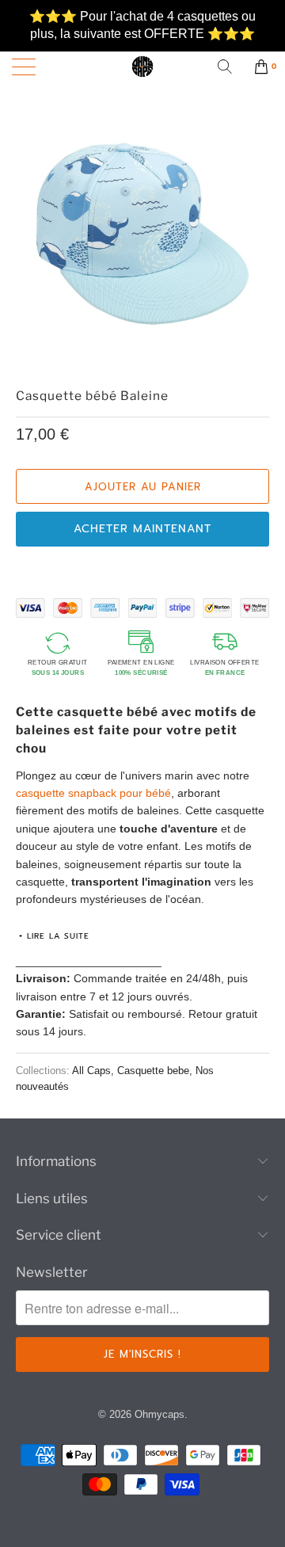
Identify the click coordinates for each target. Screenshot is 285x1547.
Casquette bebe (153, 1070)
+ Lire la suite (54, 936)
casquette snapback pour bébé (93, 793)
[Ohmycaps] (142, 66)
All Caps (91, 1070)
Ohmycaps (159, 1414)
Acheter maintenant (142, 528)
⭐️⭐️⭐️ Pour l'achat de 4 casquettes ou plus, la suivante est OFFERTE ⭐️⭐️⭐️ (142, 17)
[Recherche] (230, 66)
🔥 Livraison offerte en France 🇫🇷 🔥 (143, 44)
